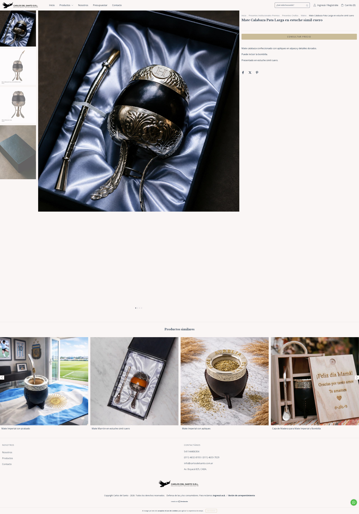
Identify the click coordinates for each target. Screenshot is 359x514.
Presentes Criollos (290, 15)
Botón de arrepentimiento (241, 495)
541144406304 (191, 451)
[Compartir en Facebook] (243, 72)
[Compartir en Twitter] (250, 72)
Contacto (117, 5)
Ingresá (321, 5)
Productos (65, 5)
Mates (304, 15)
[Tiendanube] (179, 501)
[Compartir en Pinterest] (257, 72)
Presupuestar (100, 5)
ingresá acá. (219, 495)
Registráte (332, 5)
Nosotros (83, 5)
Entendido (211, 510)
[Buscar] (307, 5)
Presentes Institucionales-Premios (264, 15)
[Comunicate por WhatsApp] (354, 502)
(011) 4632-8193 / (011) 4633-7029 (201, 457)
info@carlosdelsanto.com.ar (198, 463)
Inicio (52, 5)
